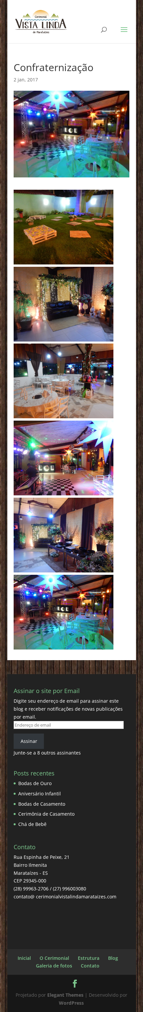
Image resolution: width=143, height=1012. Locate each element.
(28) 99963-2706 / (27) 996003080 (50, 888)
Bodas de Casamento (41, 804)
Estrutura (88, 958)
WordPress (71, 1003)
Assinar (29, 741)
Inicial (24, 958)
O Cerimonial (54, 958)
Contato (90, 965)
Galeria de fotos (54, 965)
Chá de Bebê (32, 824)
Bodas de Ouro (35, 783)
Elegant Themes (65, 995)
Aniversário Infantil (39, 793)
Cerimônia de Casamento (46, 814)
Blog (113, 958)
